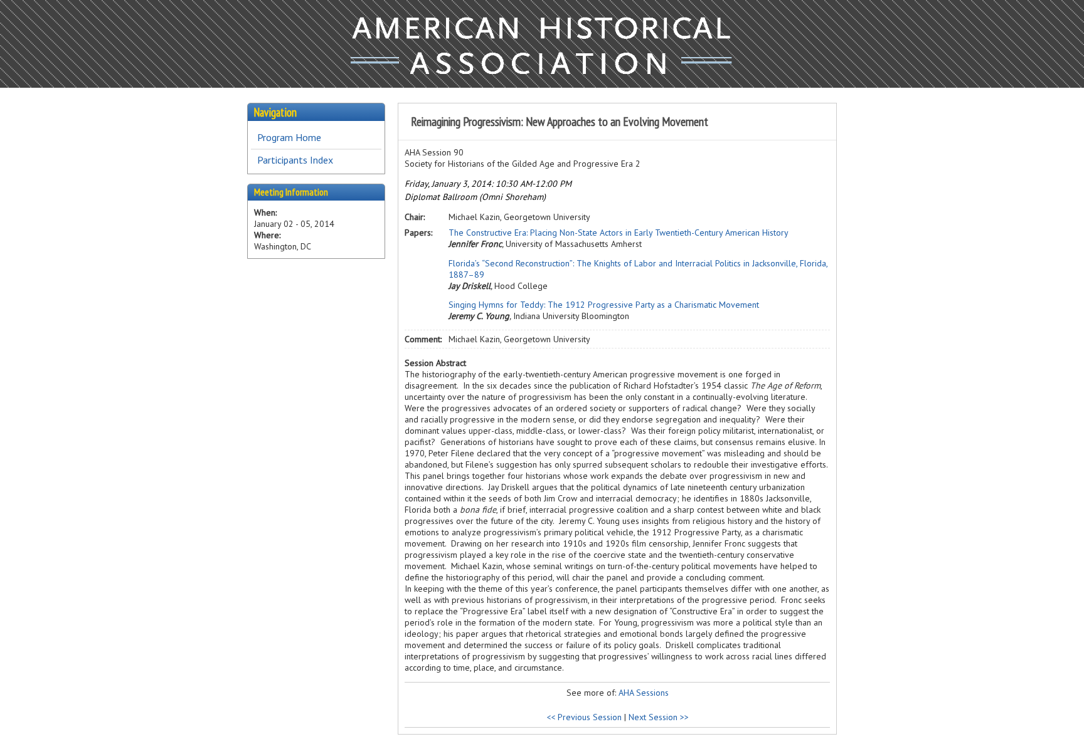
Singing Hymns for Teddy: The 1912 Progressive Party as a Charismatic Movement (604, 304)
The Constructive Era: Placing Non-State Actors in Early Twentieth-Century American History (619, 232)
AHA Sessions (644, 692)
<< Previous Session (584, 717)
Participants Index (295, 160)
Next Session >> (659, 717)
